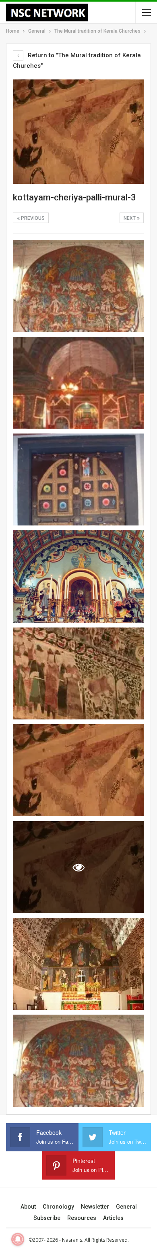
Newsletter (95, 1206)
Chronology (58, 1206)
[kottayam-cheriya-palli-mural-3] (78, 286)
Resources (81, 1218)
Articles (113, 1218)
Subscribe (46, 1218)
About (28, 1206)
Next (130, 218)
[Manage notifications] (17, 1239)
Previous (32, 218)
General (126, 1206)
